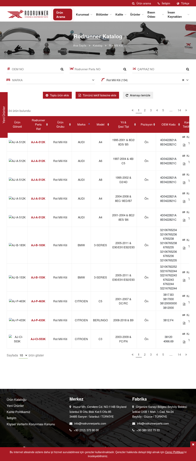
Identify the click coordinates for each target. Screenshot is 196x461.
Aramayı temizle (139, 95)
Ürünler (135, 14)
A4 (100, 142)
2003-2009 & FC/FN (123, 339)
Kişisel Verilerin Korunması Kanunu (31, 424)
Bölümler (102, 14)
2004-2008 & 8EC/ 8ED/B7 (123, 198)
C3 (100, 339)
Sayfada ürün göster (25, 355)
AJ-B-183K (38, 245)
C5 (100, 301)
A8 (100, 180)
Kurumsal (82, 14)
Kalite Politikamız (18, 412)
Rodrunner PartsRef (38, 124)
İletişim (11, 418)
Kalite (119, 14)
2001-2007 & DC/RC (123, 301)
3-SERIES (100, 245)
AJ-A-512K (38, 142)
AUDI (81, 142)
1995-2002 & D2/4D (123, 179)
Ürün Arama (60, 14)
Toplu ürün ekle (59, 95)
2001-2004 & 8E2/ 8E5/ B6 (123, 217)
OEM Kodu (169, 124)
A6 (100, 161)
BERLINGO (100, 320)
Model (100, 124)
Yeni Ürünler (15, 405)
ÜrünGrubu (60, 124)
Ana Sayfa (79, 45)
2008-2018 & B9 (123, 320)
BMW (81, 245)
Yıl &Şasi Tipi (123, 124)
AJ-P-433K (38, 320)
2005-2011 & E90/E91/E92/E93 (123, 245)
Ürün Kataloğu (16, 399)
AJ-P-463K (38, 301)
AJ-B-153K (38, 277)
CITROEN (81, 301)
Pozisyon (146, 124)
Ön (146, 142)
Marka (81, 124)
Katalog (97, 45)
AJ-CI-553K (38, 339)
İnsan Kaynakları (175, 14)
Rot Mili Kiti (60, 142)
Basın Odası (151, 14)
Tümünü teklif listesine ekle (99, 95)
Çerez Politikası (174, 452)
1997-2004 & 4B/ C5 (123, 161)
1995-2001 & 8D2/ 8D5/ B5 (123, 142)
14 (179, 110)
